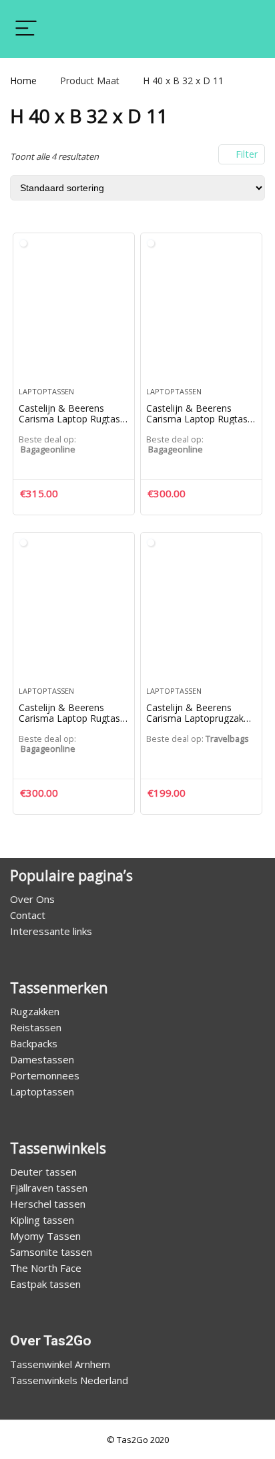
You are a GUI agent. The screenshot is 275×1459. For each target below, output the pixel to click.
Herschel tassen (47, 1203)
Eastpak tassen (45, 1284)
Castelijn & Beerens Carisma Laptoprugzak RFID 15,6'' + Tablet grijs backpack (199, 723)
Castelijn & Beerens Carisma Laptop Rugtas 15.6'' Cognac (69, 419)
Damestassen (42, 1059)
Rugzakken (34, 1011)
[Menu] (26, 29)
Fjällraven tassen (48, 1187)
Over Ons (32, 899)
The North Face (45, 1268)
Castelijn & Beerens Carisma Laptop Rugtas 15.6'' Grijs (197, 419)
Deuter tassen (43, 1171)
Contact (27, 915)
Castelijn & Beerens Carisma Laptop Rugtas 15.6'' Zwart (69, 718)
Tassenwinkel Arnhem (60, 1364)
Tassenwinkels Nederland (69, 1380)
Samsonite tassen (51, 1251)
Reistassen (35, 1027)
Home (23, 80)
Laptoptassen (46, 391)
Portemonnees (44, 1075)
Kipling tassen (42, 1219)
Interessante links (51, 931)
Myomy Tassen (45, 1235)
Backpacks (33, 1043)
